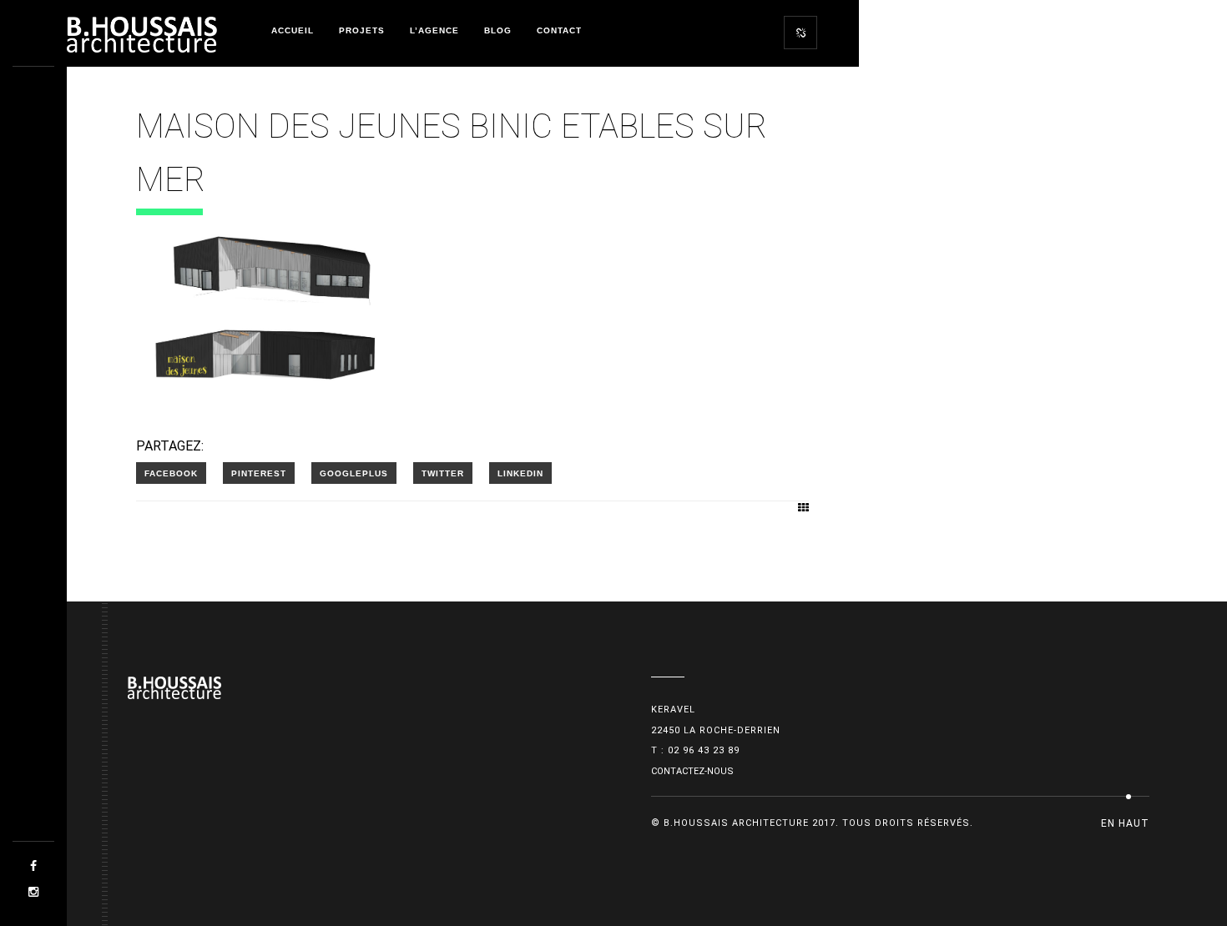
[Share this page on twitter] (442, 473)
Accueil (292, 30)
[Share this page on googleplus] (353, 473)
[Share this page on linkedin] (520, 473)
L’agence (434, 30)
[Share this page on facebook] (171, 473)
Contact (559, 30)
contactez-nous (692, 771)
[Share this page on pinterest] (259, 473)
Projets (362, 30)
